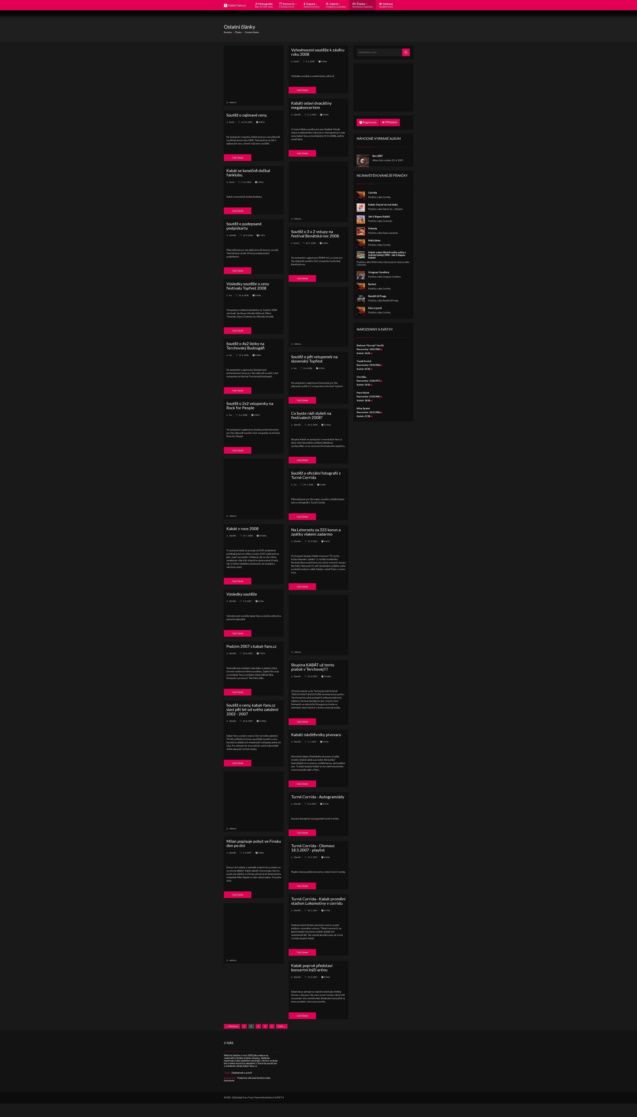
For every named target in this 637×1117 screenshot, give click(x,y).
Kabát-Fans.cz (237, 5)
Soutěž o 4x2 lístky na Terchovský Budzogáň (245, 345)
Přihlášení (391, 122)
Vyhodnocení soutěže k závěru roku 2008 (317, 52)
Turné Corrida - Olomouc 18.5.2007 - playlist (313, 847)
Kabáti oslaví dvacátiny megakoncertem (311, 105)
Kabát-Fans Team (245, 1097)
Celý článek (302, 90)
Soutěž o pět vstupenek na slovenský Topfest (314, 358)
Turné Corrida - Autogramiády (317, 796)
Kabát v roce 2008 (242, 528)
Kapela (311, 5)
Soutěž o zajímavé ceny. (246, 115)
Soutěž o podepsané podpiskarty (244, 225)
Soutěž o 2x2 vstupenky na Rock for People (249, 405)
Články (363, 5)
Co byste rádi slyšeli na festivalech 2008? (311, 415)
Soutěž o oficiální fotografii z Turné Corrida (316, 475)
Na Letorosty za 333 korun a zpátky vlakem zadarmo (316, 531)
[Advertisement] (253, 72)
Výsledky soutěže (241, 594)
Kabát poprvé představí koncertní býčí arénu (311, 967)
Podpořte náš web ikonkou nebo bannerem (247, 1079)
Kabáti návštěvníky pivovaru (316, 734)
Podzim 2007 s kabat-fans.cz (251, 646)
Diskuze (386, 5)
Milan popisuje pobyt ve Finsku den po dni (253, 843)
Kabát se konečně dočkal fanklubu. (248, 172)
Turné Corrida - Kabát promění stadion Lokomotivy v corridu (318, 901)
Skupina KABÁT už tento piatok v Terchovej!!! (312, 666)
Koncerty (287, 5)
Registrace (369, 122)
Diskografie (264, 5)
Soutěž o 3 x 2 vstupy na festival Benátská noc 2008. (315, 233)
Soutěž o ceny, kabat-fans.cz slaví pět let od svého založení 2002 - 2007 (252, 709)
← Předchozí (232, 1026)
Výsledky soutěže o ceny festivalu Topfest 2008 (247, 285)
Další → (281, 1026)
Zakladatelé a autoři (241, 1072)
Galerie (336, 5)
